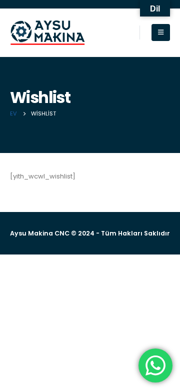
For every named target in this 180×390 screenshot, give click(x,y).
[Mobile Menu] (161, 32)
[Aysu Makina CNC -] (47, 33)
